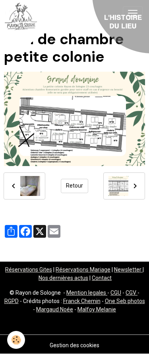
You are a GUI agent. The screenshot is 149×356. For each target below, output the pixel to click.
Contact (102, 278)
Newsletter (128, 269)
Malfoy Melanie (96, 309)
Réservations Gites (28, 269)
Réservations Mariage (83, 269)
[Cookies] (16, 340)
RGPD (11, 301)
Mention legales (86, 292)
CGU (115, 292)
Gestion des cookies (74, 345)
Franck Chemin (82, 301)
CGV (131, 292)
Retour (74, 185)
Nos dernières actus (63, 278)
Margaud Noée (54, 309)
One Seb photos (125, 301)
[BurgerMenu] (133, 13)
